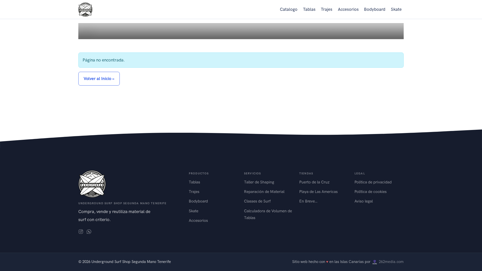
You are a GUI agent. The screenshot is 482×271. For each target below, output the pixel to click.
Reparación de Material (264, 191)
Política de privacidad (373, 182)
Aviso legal (363, 201)
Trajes (326, 9)
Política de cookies (370, 191)
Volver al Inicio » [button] (99, 78)
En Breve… (308, 201)
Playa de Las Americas (318, 191)
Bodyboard (374, 9)
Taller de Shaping (259, 182)
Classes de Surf (257, 201)
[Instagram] (80, 231)
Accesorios (348, 9)
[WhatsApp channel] (88, 231)
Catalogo (288, 9)
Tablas (309, 9)
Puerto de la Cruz (314, 182)
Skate (396, 9)
